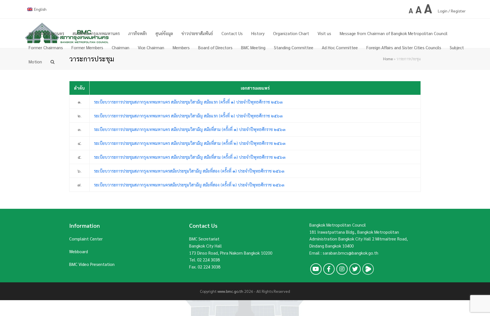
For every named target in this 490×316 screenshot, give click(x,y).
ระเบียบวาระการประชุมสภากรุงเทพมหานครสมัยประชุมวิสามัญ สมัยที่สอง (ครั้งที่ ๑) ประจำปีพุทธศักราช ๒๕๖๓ (189, 170)
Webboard (78, 251)
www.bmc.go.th (230, 291)
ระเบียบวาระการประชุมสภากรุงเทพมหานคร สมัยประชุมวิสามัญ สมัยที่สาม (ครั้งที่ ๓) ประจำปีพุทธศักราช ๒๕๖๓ (190, 157)
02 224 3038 (208, 259)
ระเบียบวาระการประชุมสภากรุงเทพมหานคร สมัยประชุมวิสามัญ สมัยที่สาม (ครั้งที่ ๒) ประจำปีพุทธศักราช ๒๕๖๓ (190, 143)
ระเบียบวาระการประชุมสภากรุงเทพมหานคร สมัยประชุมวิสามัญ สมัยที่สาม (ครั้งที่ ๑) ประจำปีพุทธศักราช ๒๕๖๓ (190, 129)
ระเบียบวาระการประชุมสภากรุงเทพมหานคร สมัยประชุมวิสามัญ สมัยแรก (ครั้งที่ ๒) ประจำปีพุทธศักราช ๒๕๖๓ (189, 115)
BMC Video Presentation (92, 264)
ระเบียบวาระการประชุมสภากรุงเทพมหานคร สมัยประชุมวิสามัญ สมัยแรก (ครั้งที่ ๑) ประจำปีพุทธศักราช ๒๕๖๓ (188, 101)
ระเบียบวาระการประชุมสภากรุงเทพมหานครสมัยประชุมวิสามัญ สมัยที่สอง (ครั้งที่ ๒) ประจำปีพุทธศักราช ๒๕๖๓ (189, 184)
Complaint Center (86, 238)
